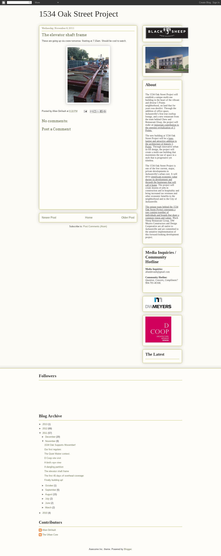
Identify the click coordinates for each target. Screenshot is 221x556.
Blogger (127, 549)
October (49, 485)
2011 (45, 433)
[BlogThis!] (95, 111)
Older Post (127, 217)
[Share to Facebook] (101, 111)
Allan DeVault (49, 530)
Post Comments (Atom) (95, 226)
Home (89, 217)
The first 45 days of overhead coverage (64, 475)
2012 (45, 428)
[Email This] (91, 111)
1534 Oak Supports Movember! (60, 445)
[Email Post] (85, 111)
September (51, 490)
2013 (45, 424)
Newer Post (49, 217)
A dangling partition (53, 467)
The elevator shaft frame (56, 471)
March (48, 507)
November (50, 441)
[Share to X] (98, 111)
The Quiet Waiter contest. (57, 453)
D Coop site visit (52, 458)
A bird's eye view (52, 462)
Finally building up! (53, 480)
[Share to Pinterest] (104, 111)
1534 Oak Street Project (78, 13)
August (49, 494)
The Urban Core (50, 534)
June (48, 503)
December (50, 436)
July (47, 498)
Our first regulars (52, 449)
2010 (45, 513)
